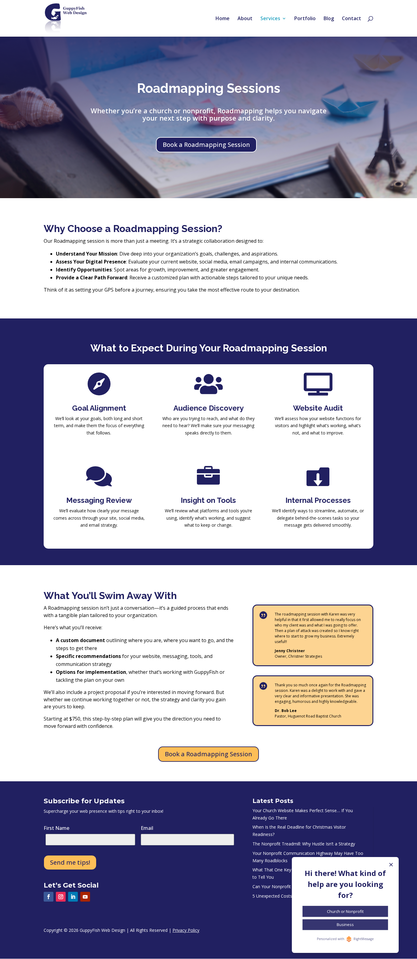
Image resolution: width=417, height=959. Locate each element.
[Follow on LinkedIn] (73, 897)
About (245, 19)
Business (345, 924)
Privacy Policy (185, 930)
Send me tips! (70, 862)
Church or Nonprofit (345, 911)
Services (270, 19)
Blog (329, 19)
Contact (351, 19)
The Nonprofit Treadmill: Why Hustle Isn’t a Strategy (303, 844)
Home (223, 19)
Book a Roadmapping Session (206, 144)
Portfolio (305, 19)
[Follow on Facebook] (48, 897)
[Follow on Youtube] (85, 897)
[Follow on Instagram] (61, 897)
